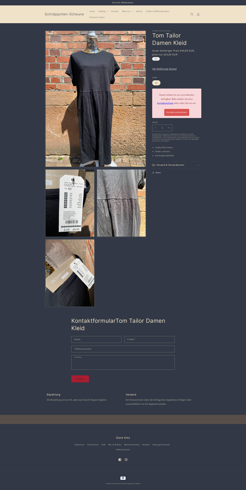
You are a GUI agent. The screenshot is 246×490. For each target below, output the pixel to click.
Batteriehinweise (132, 444)
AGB (103, 444)
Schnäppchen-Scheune (119, 483)
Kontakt (146, 444)
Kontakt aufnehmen (176, 112)
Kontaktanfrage (165, 103)
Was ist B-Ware (114, 444)
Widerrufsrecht (123, 449)
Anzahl (155, 122)
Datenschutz (93, 444)
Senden (80, 379)
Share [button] (158, 172)
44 (156, 83)
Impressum (79, 444)
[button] (103, 11)
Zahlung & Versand (161, 444)
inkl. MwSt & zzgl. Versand (164, 68)
